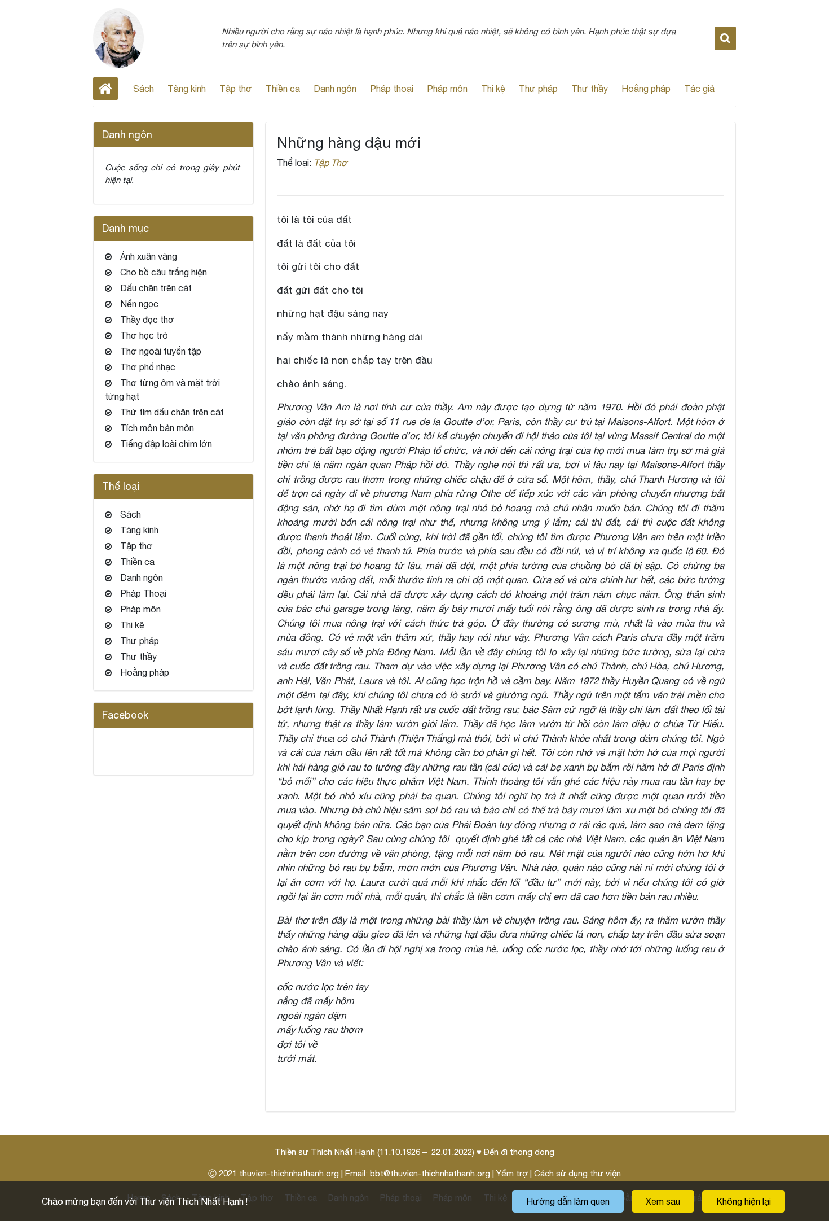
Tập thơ (235, 89)
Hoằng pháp (646, 89)
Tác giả (699, 89)
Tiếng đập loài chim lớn (166, 444)
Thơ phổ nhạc (147, 367)
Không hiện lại (743, 1201)
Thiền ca (283, 89)
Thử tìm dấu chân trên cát (172, 412)
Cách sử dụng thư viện (577, 1173)
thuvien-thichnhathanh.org (289, 1173)
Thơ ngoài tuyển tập (160, 351)
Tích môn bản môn (157, 428)
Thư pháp (538, 89)
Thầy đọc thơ (147, 319)
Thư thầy (589, 89)
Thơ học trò (144, 335)
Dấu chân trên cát (156, 288)
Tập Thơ (330, 162)
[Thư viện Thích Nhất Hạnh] (118, 37)
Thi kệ (493, 89)
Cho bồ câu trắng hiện (163, 272)
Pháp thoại (391, 89)
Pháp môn (447, 89)
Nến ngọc (139, 304)
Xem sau (663, 1201)
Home (105, 88)
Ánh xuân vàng (148, 256)
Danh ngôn (335, 89)
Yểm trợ (512, 1173)
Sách (143, 89)
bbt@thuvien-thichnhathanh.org (430, 1173)
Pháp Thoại (143, 593)
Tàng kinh (186, 89)
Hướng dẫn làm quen (568, 1201)
